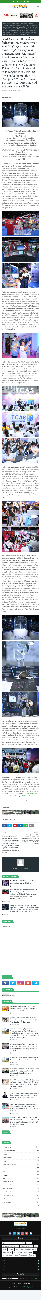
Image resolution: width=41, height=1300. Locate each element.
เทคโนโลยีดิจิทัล (21, 1188)
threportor (7, 90)
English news (21, 1178)
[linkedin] (31, 1233)
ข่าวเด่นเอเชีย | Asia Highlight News (25, 1287)
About (19, 1283)
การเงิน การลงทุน (21, 1157)
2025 (21, 1263)
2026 (21, 1260)
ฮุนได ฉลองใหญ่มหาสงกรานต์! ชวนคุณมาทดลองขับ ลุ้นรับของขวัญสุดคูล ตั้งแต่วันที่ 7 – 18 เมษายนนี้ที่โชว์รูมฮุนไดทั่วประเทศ (24, 1071)
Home (4, 23)
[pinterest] (24, 1)
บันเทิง (21, 1171)
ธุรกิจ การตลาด (21, 1147)
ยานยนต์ (21, 1154)
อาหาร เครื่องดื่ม (21, 1185)
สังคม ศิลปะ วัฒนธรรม (21, 1181)
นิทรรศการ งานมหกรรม (13, 23)
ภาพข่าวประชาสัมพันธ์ (21, 1151)
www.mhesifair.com (29, 794)
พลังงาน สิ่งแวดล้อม (21, 1195)
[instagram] (21, 1)
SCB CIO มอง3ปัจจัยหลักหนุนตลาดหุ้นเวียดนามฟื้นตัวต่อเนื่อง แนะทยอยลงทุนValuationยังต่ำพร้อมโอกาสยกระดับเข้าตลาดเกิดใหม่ (24, 1095)
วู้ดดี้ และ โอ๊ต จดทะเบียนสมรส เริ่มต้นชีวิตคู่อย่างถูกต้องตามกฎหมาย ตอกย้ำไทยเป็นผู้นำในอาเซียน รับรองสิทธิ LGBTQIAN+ (24, 1020)
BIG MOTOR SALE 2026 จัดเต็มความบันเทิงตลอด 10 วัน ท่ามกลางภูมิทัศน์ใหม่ (23, 882)
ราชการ (21, 1161)
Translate (34, 1278)
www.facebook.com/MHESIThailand (18, 796)
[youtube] (28, 983)
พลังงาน (21, 1206)
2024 (21, 1266)
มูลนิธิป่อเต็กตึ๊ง (21, 1202)
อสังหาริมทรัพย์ (21, 1192)
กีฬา (21, 1168)
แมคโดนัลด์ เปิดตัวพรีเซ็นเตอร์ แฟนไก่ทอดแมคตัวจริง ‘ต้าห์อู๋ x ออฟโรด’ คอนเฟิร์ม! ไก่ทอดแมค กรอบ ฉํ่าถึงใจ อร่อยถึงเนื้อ (23, 1009)
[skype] (28, 1)
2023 (21, 1269)
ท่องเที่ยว (21, 1175)
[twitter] (17, 1)
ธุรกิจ (21, 1199)
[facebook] (14, 1)
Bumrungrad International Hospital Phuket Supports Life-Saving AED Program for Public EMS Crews (24, 1060)
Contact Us (27, 1283)
